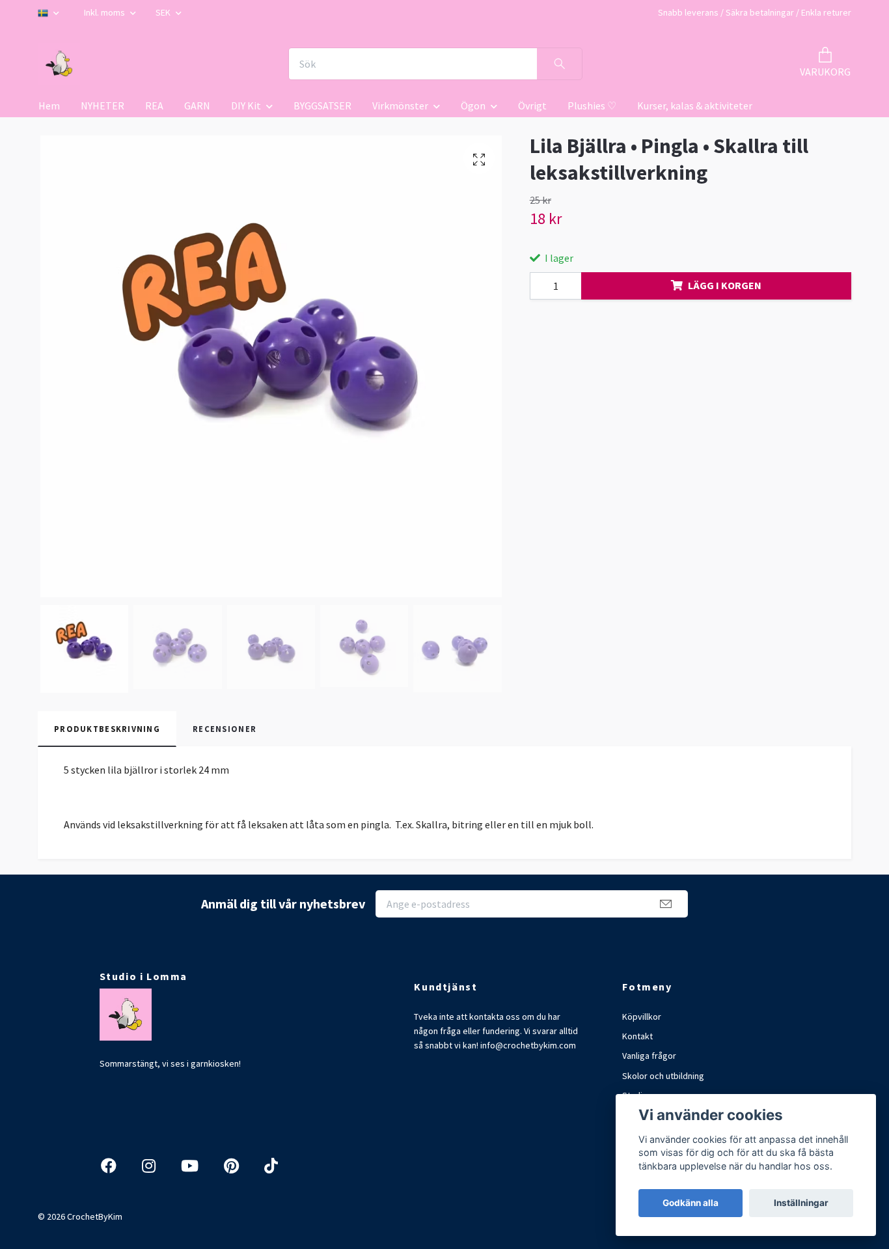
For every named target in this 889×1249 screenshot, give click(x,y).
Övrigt (532, 105)
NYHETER (102, 105)
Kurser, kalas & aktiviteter (694, 105)
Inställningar (801, 1203)
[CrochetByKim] (59, 64)
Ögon (473, 105)
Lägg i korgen (724, 285)
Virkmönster (400, 105)
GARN (197, 105)
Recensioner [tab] (224, 728)
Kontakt (637, 1036)
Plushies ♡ (592, 105)
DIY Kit (246, 105)
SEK (164, 12)
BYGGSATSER (322, 105)
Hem (49, 105)
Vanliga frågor (649, 1055)
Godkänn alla (690, 1203)
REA (154, 105)
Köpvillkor (641, 1016)
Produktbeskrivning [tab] (107, 728)
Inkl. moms (105, 12)
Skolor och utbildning (663, 1076)
